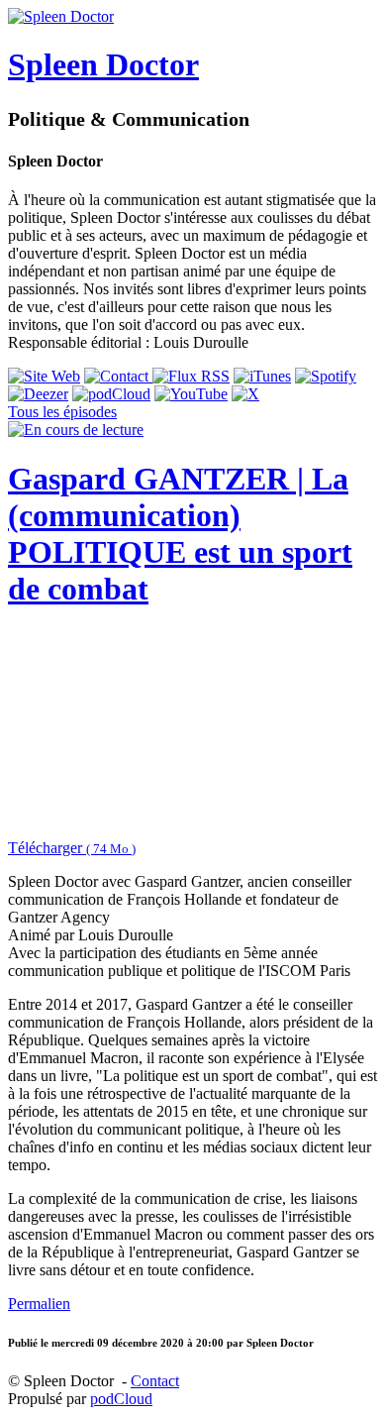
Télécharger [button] (72, 847)
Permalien (39, 1303)
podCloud (121, 1398)
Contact (155, 1380)
